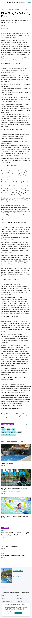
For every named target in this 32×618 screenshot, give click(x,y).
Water (19, 432)
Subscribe (15, 574)
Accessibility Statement (6, 601)
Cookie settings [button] (8, 613)
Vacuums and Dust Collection (9, 432)
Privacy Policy (20, 598)
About (2, 595)
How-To (3, 9)
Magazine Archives (17, 576)
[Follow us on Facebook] (2, 588)
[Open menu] (29, 2)
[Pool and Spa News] (16, 2)
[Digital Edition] (6, 582)
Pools (8, 429)
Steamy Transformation (7, 463)
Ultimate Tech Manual (13, 9)
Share (28, 9)
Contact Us (3, 598)
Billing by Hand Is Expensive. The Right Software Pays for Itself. (15, 534)
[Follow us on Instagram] (5, 588)
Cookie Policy (20, 601)
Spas (13, 429)
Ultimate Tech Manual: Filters (9, 435)
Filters (3, 429)
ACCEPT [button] (18, 613)
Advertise (19, 595)
